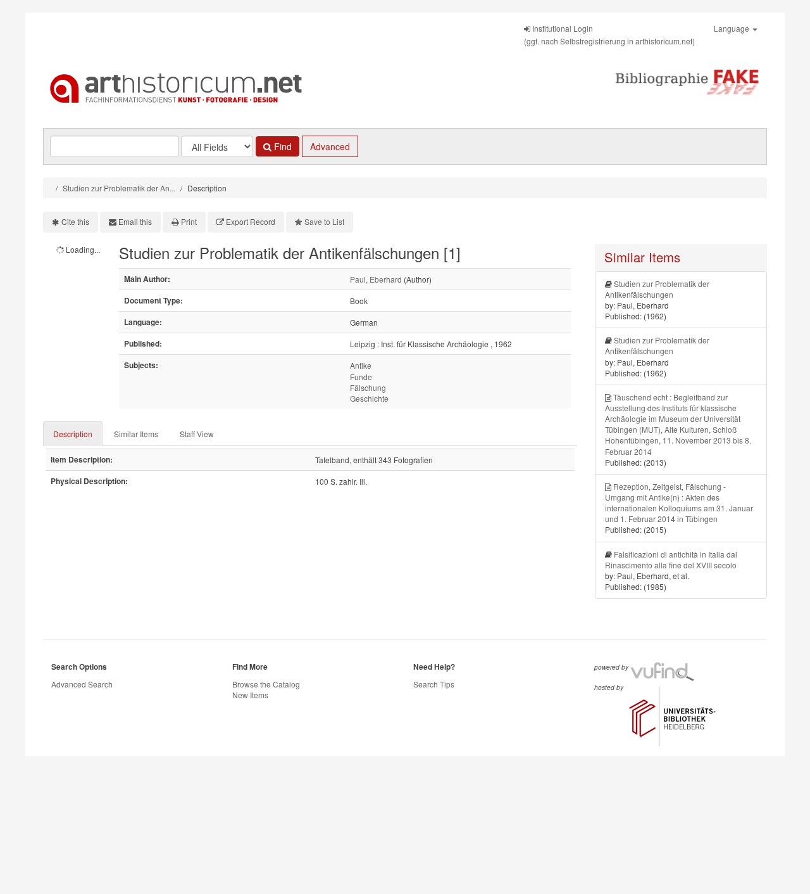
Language (732, 28)
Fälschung (368, 387)
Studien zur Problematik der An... (119, 187)
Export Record (250, 221)
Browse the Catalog (266, 684)
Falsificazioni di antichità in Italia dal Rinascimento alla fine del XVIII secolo (671, 559)
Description (72, 433)
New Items (250, 694)
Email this (135, 221)
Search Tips (433, 684)
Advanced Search (82, 684)
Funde (361, 376)
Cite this (75, 221)
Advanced (330, 146)
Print (189, 221)
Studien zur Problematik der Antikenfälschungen (657, 289)
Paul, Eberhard (376, 279)
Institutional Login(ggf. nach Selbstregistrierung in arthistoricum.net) (609, 34)
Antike (360, 365)
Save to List (324, 221)
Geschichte (369, 398)
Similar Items (136, 433)
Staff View (197, 433)
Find (281, 146)
